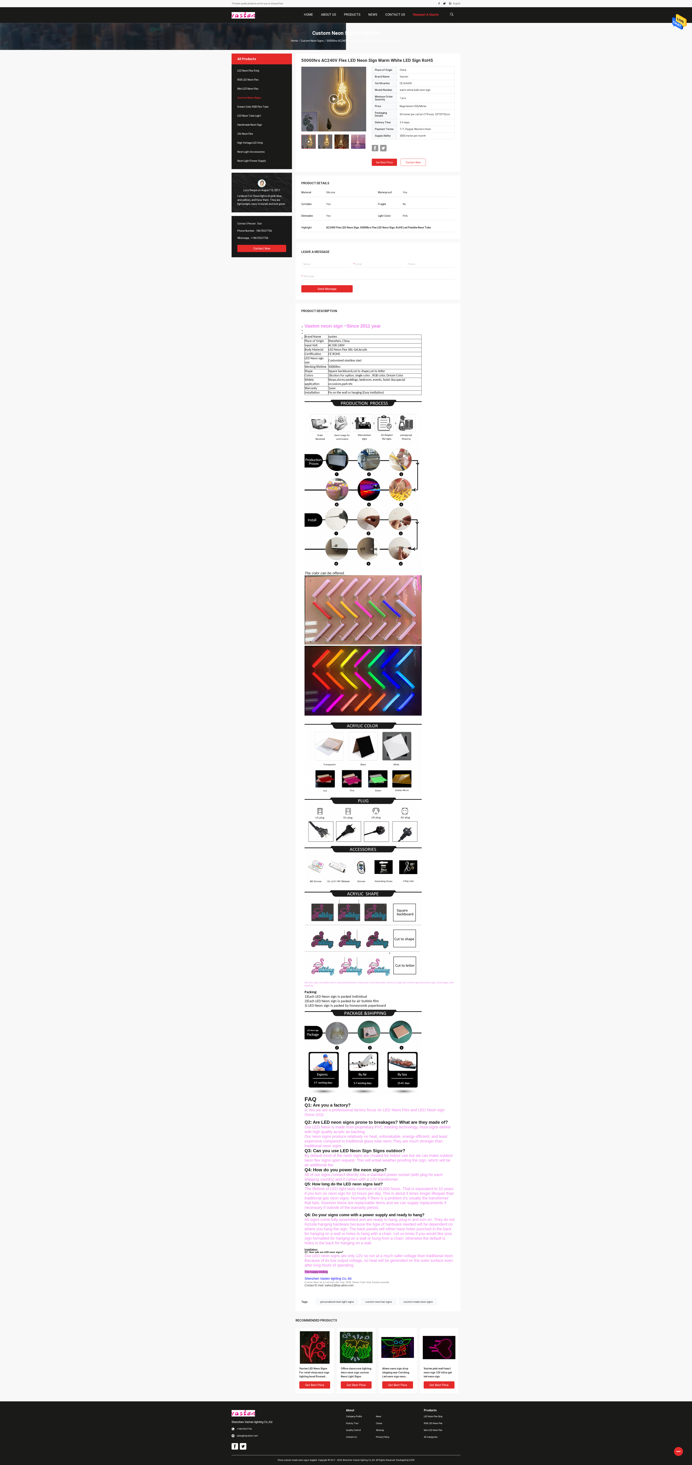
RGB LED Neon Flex (248, 79)
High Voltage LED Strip (250, 142)
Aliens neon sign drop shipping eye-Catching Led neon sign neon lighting (395, 1372)
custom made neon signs (418, 1301)
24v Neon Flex (245, 133)
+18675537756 (259, 238)
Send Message (327, 289)
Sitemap (380, 1430)
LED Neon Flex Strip (248, 70)
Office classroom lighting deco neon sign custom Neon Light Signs (356, 1372)
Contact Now (261, 248)
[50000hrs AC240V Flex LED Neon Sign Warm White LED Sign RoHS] (333, 99)
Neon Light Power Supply (251, 160)
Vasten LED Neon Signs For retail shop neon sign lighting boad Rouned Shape (314, 1372)
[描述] (452, 14)
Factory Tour (352, 1423)
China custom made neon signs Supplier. (298, 1460)
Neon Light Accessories (251, 151)
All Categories (431, 1437)
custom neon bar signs (378, 1301)
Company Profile (354, 1416)
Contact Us (351, 1437)
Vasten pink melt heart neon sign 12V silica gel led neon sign (438, 1372)
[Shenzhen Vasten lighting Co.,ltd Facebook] (439, 3)
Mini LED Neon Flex (247, 88)
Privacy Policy (382, 1437)
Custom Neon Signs (312, 40)
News (378, 1416)
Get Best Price (384, 162)
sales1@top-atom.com (339, 1285)
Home (294, 40)
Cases (379, 1423)
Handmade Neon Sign (249, 124)
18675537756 (264, 230)
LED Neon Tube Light (249, 115)
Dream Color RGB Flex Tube (253, 106)
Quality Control (353, 1430)
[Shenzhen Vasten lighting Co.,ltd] (243, 15)
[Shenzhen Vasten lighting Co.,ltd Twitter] (444, 3)
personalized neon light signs (337, 1301)
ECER (411, 1460)
